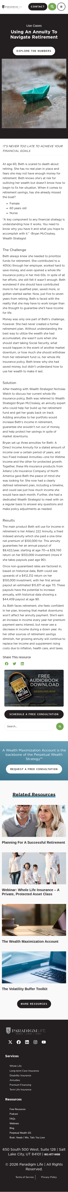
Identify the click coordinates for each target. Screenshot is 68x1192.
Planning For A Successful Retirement (33, 842)
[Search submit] (60, 726)
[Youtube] (44, 1042)
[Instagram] (35, 1042)
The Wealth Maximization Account (30, 941)
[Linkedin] (27, 1042)
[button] (6, 664)
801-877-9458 (52, 1154)
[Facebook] (18, 1042)
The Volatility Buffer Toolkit (24, 989)
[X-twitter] (10, 1042)
